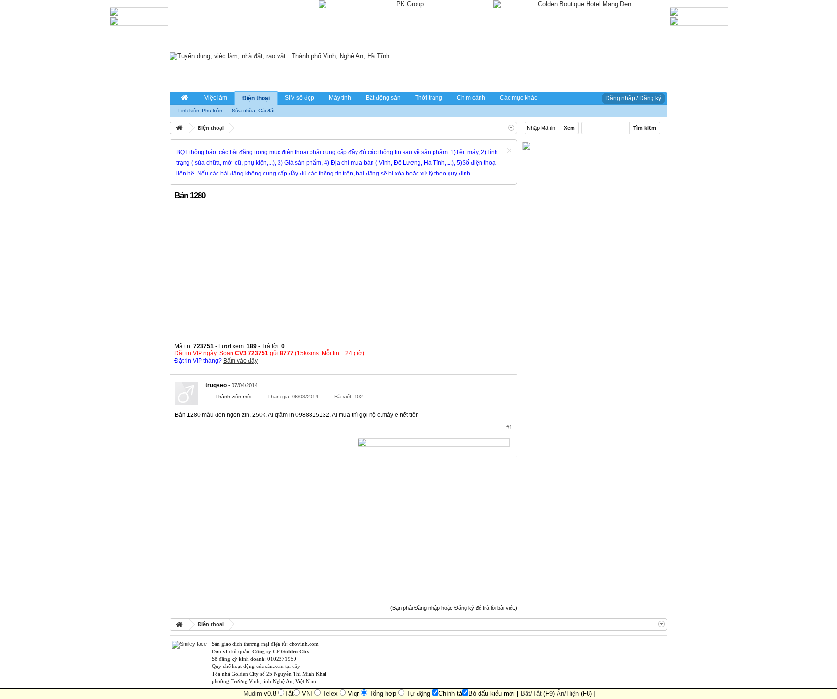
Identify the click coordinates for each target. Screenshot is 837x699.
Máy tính (340, 98)
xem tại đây (287, 666)
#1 (509, 427)
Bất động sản (383, 98)
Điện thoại (256, 98)
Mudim (252, 693)
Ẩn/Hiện (568, 693)
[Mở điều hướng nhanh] (511, 128)
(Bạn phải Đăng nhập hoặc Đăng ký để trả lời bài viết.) (453, 608)
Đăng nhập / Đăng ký (633, 98)
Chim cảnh (471, 98)
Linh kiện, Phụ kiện (200, 110)
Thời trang (428, 98)
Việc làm (215, 98)
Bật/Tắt (531, 693)
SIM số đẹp (299, 98)
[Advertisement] (343, 275)
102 (358, 396)
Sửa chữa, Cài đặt (253, 110)
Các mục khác (518, 98)
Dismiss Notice (509, 150)
